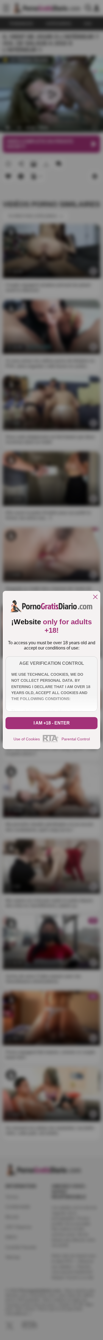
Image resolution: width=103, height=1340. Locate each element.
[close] (95, 597)
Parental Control (76, 739)
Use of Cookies (26, 739)
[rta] (51, 741)
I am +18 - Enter (52, 723)
